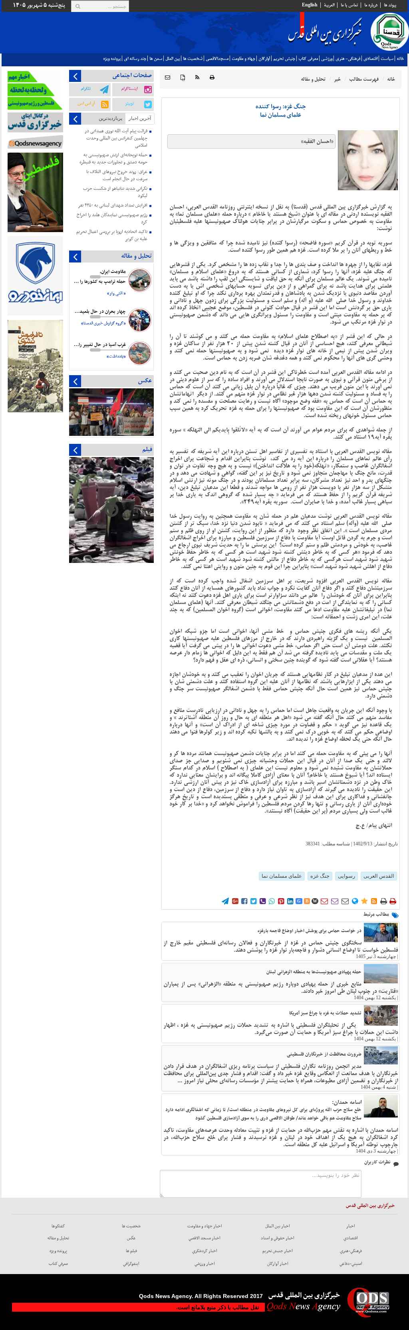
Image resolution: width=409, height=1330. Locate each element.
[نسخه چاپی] (212, 77)
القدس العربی (378, 876)
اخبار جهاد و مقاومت (204, 1226)
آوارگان (264, 58)
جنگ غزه (320, 876)
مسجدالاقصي (217, 58)
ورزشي (326, 58)
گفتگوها (58, 1226)
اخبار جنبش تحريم (277, 1250)
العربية (329, 5)
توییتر (129, 103)
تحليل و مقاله (58, 1238)
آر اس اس (86, 103)
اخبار (350, 1226)
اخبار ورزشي (205, 1263)
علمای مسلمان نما (282, 876)
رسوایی (346, 876)
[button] (167, 77)
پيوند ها (390, 5)
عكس (131, 1238)
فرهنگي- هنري (348, 58)
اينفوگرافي (131, 1263)
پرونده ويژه (112, 58)
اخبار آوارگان (277, 1263)
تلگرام (86, 88)
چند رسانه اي (135, 58)
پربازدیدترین (110, 118)
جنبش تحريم (284, 58)
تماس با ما (349, 5)
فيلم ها (131, 1250)
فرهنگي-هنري (351, 1250)
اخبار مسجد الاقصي (204, 1238)
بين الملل (172, 58)
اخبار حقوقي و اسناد (277, 1238)
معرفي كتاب (308, 58)
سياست (387, 58)
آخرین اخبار (140, 118)
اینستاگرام (129, 88)
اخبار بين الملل (277, 1226)
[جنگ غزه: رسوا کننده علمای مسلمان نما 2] (368, 160)
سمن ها (155, 58)
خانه (400, 58)
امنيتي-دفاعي (351, 1263)
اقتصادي (370, 58)
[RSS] (197, 77)
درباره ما (370, 5)
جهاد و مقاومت (243, 58)
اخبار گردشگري (204, 1250)
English (310, 5)
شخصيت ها (193, 58)
